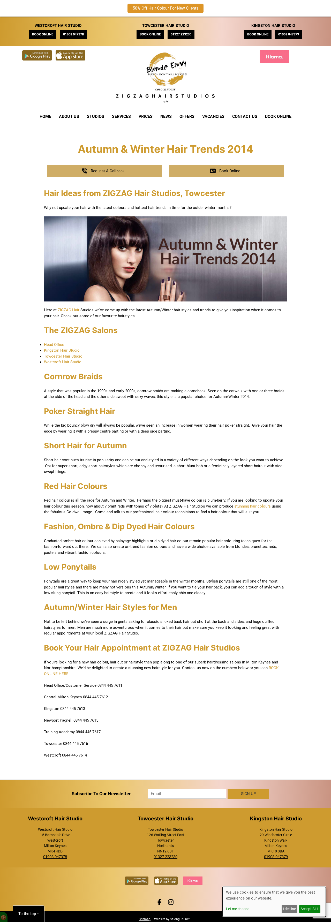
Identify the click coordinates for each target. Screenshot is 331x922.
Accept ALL (309, 909)
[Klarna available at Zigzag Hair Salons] (276, 53)
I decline (289, 909)
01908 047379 (288, 34)
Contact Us (244, 116)
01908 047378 (73, 34)
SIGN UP (248, 793)
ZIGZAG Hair (68, 310)
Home (45, 116)
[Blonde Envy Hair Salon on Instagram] (171, 902)
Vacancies (213, 116)
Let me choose (237, 909)
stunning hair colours (252, 506)
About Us (69, 116)
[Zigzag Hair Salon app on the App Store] (72, 53)
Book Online (278, 116)
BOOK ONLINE (42, 34)
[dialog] (274, 902)
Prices (146, 116)
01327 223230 (181, 34)
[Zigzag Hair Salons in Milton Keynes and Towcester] (165, 103)
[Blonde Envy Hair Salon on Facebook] (160, 902)
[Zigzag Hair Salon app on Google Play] (38, 53)
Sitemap (145, 919)
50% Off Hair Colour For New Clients (165, 8)
